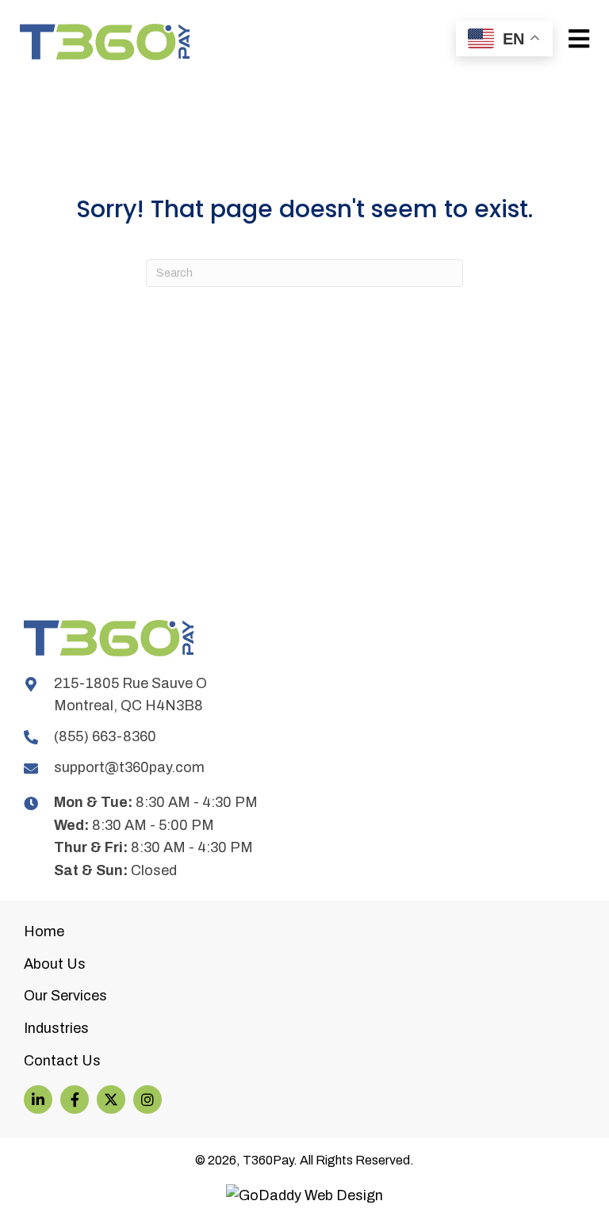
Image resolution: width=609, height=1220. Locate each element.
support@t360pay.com (129, 767)
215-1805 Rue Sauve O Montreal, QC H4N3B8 (130, 694)
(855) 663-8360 (105, 736)
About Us (55, 964)
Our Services (65, 996)
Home (44, 931)
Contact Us (62, 1061)
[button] (38, 1099)
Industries (56, 1028)
